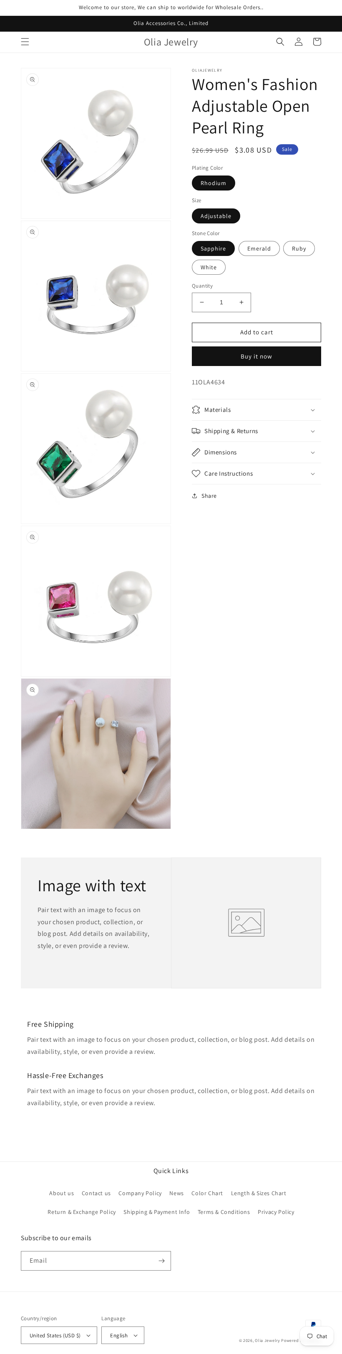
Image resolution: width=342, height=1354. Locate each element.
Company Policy (139, 1193)
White (209, 267)
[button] (25, 42)
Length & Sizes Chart (259, 1193)
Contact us (96, 1193)
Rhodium (213, 183)
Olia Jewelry (267, 1340)
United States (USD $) (55, 1335)
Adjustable (216, 216)
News (176, 1193)
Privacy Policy (276, 1212)
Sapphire (213, 248)
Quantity (202, 285)
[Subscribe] (161, 1261)
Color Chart (207, 1193)
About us (61, 1193)
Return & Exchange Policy (82, 1212)
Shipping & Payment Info (156, 1212)
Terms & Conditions (224, 1212)
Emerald (259, 248)
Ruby (299, 248)
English (119, 1335)
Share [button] (209, 495)
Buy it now (256, 356)
